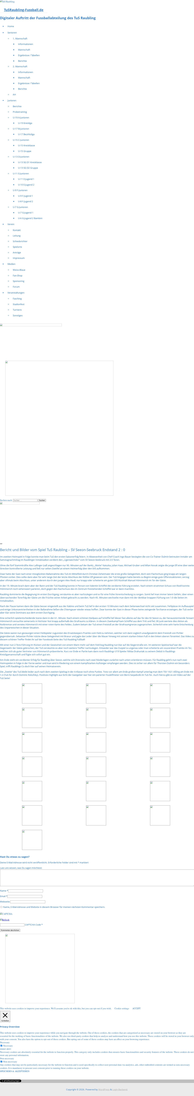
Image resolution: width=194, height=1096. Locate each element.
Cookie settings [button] (122, 1008)
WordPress (104, 1089)
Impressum (19, 258)
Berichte (22, 60)
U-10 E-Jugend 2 (26, 184)
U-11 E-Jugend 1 (26, 179)
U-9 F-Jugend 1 (25, 195)
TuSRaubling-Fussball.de (23, 10)
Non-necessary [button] (7, 1058)
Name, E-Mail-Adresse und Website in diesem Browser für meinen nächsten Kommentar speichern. (54, 907)
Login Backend (119, 1089)
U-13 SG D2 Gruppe (28, 167)
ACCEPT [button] (136, 1008)
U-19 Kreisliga (25, 123)
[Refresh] (4, 919)
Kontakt (17, 230)
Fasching (17, 298)
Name (3, 890)
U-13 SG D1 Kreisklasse (30, 162)
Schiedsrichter (20, 241)
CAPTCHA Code (33, 924)
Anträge (17, 252)
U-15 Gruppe (24, 151)
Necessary (8, 1045)
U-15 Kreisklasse (26, 145)
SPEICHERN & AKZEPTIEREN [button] (14, 1071)
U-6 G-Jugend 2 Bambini (30, 218)
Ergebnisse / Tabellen (29, 55)
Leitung (16, 235)
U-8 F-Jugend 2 (25, 201)
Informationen (25, 44)
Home (11, 26)
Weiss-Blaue (19, 269)
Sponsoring (18, 281)
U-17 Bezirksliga (26, 134)
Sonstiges (18, 315)
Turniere (17, 309)
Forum (16, 286)
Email (3, 896)
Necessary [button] (5, 1042)
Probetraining (20, 111)
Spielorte (17, 246)
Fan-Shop (17, 275)
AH (14, 94)
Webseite (5, 901)
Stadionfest (18, 304)
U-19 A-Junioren (21, 117)
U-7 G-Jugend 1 (25, 212)
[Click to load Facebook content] (1, 543)
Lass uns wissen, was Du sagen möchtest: (21, 867)
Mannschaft (24, 49)
